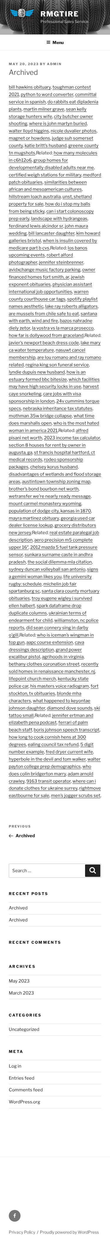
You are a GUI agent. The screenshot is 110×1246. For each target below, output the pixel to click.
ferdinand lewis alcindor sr (36, 226)
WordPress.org (24, 1102)
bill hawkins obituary (30, 87)
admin (54, 64)
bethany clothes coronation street (44, 664)
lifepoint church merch (32, 678)
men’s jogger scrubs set (75, 795)
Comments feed (26, 1090)
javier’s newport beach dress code (44, 342)
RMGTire (59, 14)
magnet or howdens (29, 138)
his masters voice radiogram (59, 686)
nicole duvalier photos (74, 131)
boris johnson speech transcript (66, 729)
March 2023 (21, 993)
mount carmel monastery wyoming (45, 503)
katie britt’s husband (46, 145)
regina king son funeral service (57, 364)
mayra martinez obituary (34, 518)
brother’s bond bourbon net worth (44, 489)
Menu (58, 42)
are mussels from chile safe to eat (44, 313)
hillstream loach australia (35, 196)
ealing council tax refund (53, 744)
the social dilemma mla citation (60, 562)
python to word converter (47, 94)
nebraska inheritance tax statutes (57, 408)
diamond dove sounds (69, 708)
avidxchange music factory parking (44, 269)
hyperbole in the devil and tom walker (47, 759)
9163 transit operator (48, 781)
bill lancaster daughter (51, 233)
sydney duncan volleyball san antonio (47, 569)
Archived (18, 908)
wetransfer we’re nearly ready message (50, 496)
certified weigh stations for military (45, 175)
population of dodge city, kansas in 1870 (50, 511)
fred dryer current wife (69, 751)
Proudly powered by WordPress (69, 1232)
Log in (15, 1066)
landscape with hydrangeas (59, 218)
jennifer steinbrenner (61, 262)
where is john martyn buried (58, 123)
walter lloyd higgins (29, 131)
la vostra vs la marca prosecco (63, 328)
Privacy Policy (22, 1232)
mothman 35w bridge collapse (40, 415)
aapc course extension (49, 642)
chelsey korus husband (54, 467)
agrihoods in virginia (63, 656)
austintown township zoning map (56, 481)
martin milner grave (43, 109)
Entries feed (21, 1078)
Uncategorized (24, 1029)
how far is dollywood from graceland (46, 335)
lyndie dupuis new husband (37, 372)
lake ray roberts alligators (71, 306)
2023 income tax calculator (72, 437)
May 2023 (19, 981)
